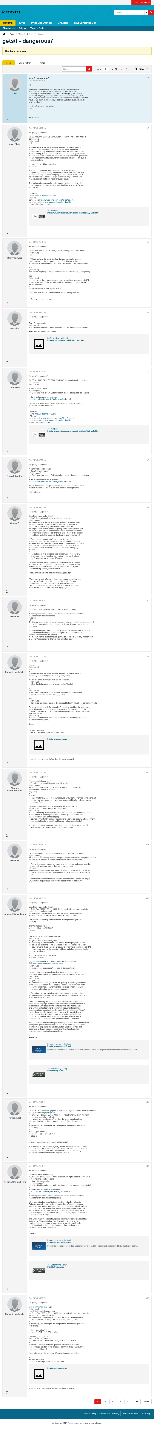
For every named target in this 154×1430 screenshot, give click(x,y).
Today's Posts (37, 28)
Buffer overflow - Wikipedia (58, 338)
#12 (147, 898)
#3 (148, 242)
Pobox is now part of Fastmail (59, 1044)
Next (146, 1401)
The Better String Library (57, 1069)
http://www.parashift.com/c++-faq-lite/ (56, 202)
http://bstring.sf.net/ (55, 1071)
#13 (147, 1102)
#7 (148, 507)
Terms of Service (130, 1413)
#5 (148, 371)
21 (137, 1401)
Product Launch (41, 23)
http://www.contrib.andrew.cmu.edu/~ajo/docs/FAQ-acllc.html (73, 213)
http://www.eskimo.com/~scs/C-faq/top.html (56, 200)
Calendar (22, 28)
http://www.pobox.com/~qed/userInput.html (46, 964)
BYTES (21, 23)
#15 (147, 1298)
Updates (63, 23)
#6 (148, 460)
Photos (42, 63)
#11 (147, 845)
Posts (8, 63)
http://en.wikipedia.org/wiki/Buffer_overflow (65, 340)
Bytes (87, 1413)
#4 (148, 312)
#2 (148, 128)
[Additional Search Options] (146, 12)
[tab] (8, 62)
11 (128, 1401)
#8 (148, 601)
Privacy (115, 1413)
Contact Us (104, 1413)
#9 (148, 656)
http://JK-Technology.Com (45, 196)
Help (94, 1413)
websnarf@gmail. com (51, 1111)
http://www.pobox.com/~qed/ (59, 1046)
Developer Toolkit (85, 23)
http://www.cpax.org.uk (57, 739)
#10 (147, 772)
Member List (9, 28)
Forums (7, 23)
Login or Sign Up (140, 2)
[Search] (151, 12)
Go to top (145, 1413)
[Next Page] (126, 69)
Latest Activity (24, 63)
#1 (148, 77)
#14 (147, 1166)
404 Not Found (53, 211)
